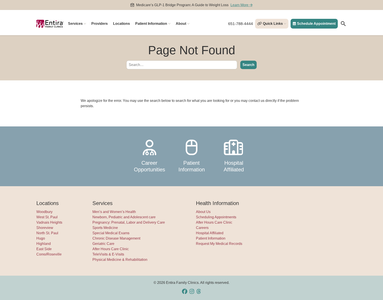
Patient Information (151, 23)
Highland (43, 244)
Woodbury (44, 212)
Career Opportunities (149, 166)
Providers (99, 23)
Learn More (240, 5)
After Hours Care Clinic (110, 249)
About (181, 23)
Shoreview (44, 228)
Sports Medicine (105, 228)
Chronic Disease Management (116, 238)
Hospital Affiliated (234, 166)
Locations (121, 23)
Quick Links (273, 23)
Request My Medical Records (219, 244)
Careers (202, 228)
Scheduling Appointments (216, 217)
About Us (203, 212)
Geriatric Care (103, 244)
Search (248, 65)
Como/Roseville (49, 254)
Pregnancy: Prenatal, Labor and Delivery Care (128, 222)
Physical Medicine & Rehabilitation (119, 259)
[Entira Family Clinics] (50, 23)
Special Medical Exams (110, 233)
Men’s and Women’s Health (114, 212)
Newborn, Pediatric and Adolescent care (124, 217)
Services (75, 23)
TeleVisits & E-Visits (108, 254)
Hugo (40, 238)
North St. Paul (47, 233)
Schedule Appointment (316, 23)
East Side (44, 249)
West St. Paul (47, 217)
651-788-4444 (240, 23)
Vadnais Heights (49, 222)
